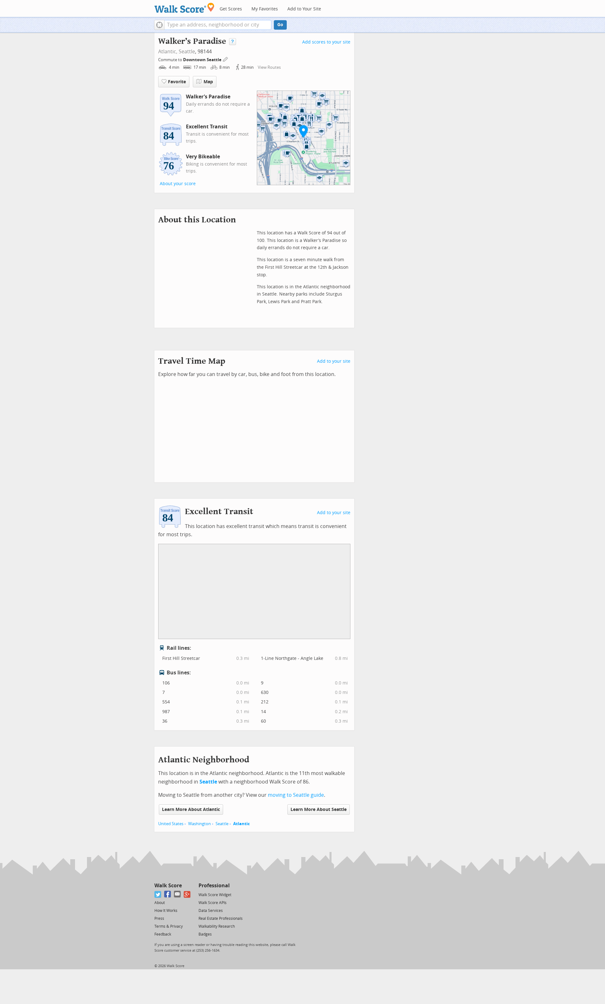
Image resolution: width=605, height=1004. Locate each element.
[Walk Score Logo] (184, 8)
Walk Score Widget (215, 895)
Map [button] (208, 82)
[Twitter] (158, 894)
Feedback (162, 934)
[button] (159, 25)
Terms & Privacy (168, 926)
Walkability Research (217, 926)
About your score (178, 183)
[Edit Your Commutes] (225, 59)
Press (159, 918)
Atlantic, (167, 52)
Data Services (211, 910)
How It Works (165, 910)
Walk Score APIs (213, 903)
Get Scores (231, 9)
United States (170, 823)
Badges (205, 934)
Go (280, 24)
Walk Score (168, 886)
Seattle (187, 52)
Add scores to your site (326, 42)
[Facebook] (167, 894)
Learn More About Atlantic (191, 809)
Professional (214, 886)
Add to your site (333, 361)
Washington (199, 823)
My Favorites (264, 9)
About (159, 903)
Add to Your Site (304, 9)
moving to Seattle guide (296, 795)
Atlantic (241, 823)
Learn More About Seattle (319, 809)
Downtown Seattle (202, 59)
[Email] (177, 894)
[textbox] (218, 25)
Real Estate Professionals (221, 918)
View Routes (269, 67)
